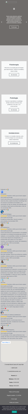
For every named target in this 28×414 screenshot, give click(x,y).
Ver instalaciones (14, 143)
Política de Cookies (14, 402)
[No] (26, 409)
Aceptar (14, 411)
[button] (14, 8)
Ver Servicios (14, 74)
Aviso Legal (14, 399)
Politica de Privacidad (14, 391)
